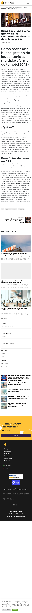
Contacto (7, 460)
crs (2, 209)
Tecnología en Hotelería (7, 340)
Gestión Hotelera (5, 323)
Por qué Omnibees (10, 449)
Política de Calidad (16, 511)
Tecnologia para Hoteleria (7, 343)
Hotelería (3, 330)
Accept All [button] (15, 609)
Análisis (3, 353)
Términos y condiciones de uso (16, 516)
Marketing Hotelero (6, 336)
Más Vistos (3, 357)
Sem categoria (5, 363)
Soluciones (7, 451)
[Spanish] (4, 468)
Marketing (3, 360)
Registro (16, 435)
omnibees (21, 209)
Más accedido (4, 346)
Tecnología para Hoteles (7, 326)
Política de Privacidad (16, 514)
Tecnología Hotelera (6, 333)
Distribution (6, 42)
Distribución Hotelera (6, 367)
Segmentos (7, 453)
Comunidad (8, 458)
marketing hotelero (11, 209)
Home (2, 7)
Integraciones (8, 456)
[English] (7, 468)
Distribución (4, 350)
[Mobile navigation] (28, 2)
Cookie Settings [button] (6, 609)
